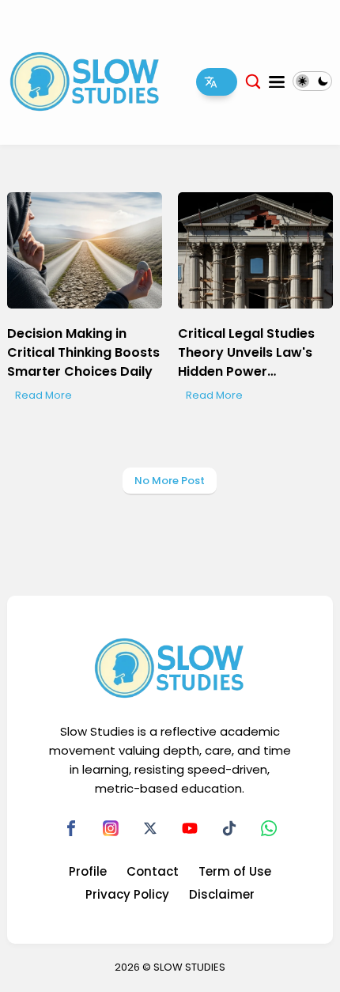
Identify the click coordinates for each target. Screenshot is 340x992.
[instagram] (111, 828)
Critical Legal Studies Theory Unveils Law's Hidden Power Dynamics (246, 352)
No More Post (169, 480)
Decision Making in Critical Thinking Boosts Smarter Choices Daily (83, 352)
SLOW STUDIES (189, 967)
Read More (43, 395)
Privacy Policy (127, 894)
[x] (150, 828)
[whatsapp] (269, 828)
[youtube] (190, 828)
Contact (153, 871)
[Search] (253, 81)
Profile (88, 871)
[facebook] (71, 828)
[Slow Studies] (85, 80)
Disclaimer (222, 894)
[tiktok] (229, 828)
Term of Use (234, 871)
